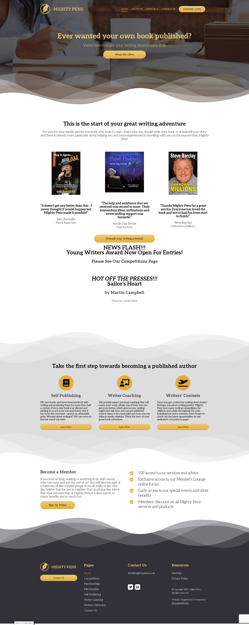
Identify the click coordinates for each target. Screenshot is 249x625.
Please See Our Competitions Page (125, 261)
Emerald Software (180, 603)
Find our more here (124, 301)
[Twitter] (130, 587)
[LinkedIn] (137, 587)
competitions (175, 419)
